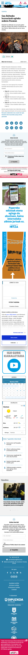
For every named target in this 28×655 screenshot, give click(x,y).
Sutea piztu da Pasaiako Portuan (13, 443)
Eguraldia (14, 403)
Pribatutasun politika (14, 587)
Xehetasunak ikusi (18, 332)
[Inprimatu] (21, 127)
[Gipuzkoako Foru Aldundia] (14, 602)
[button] (16, 432)
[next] (24, 382)
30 (14, 386)
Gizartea (4, 11)
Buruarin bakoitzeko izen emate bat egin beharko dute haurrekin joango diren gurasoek (13, 114)
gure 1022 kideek (11, 314)
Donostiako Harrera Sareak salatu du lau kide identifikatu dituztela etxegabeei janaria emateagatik (14, 503)
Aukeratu (13, 342)
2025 (21, 61)
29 (11, 386)
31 (18, 386)
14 (17, 390)
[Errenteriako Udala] (14, 611)
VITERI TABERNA (14, 302)
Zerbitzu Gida (14, 282)
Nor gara (14, 569)
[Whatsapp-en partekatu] (11, 127)
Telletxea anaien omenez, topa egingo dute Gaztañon (13, 469)
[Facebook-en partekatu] (7, 123)
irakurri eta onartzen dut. (16, 157)
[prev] (4, 382)
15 (20, 390)
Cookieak (14, 589)
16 (23, 390)
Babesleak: (14, 595)
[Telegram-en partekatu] (7, 127)
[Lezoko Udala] (14, 630)
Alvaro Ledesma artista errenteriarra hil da (13, 449)
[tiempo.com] (24, 405)
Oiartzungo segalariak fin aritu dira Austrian (13, 455)
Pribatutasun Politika (13, 156)
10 (24, 61)
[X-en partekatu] (11, 123)
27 (4, 386)
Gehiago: (7, 432)
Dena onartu (14, 337)
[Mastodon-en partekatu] (16, 123)
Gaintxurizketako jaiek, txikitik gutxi (13, 462)
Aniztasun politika (14, 585)
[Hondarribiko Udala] (14, 620)
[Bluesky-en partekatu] (21, 123)
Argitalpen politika (14, 583)
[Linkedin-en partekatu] (16, 127)
